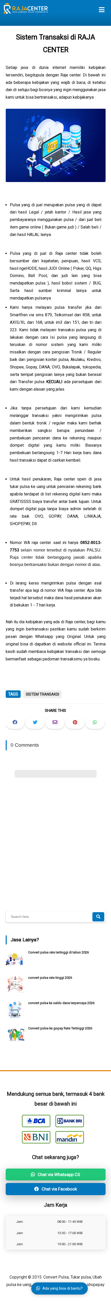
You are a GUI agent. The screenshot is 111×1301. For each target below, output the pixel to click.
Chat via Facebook (59, 1189)
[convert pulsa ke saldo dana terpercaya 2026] (16, 1017)
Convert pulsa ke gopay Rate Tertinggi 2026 (60, 1028)
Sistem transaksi (42, 694)
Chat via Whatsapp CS (58, 1174)
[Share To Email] (54, 723)
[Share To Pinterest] (75, 723)
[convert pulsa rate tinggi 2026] (16, 992)
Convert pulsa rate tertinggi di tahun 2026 (58, 952)
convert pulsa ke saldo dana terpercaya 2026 (61, 1003)
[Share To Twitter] (35, 723)
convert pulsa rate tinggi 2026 (50, 978)
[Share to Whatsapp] (94, 723)
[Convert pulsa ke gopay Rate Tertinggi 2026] (16, 1043)
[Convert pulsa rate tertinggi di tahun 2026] (16, 967)
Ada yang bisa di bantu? (62, 1288)
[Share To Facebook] (15, 723)
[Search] (98, 916)
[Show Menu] (101, 10)
